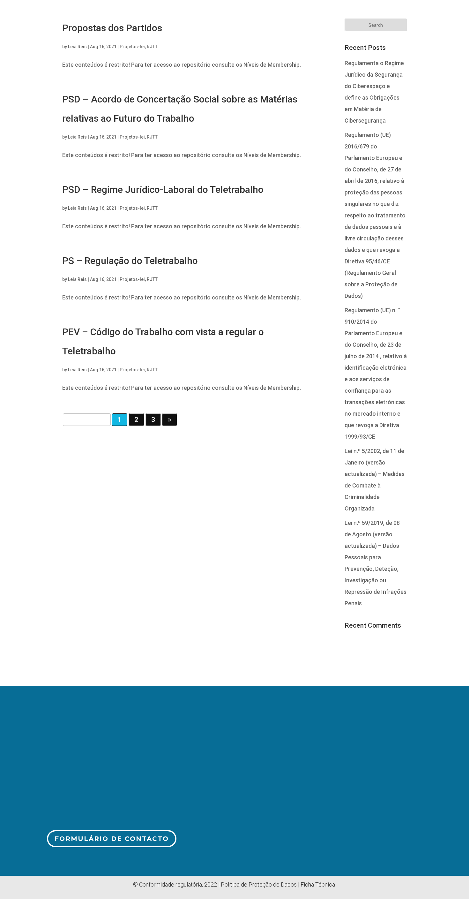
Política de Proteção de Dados (259, 884)
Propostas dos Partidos (112, 28)
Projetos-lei (132, 46)
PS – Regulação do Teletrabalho (130, 260)
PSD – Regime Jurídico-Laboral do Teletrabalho (163, 189)
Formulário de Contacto (112, 838)
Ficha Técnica (318, 884)
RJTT (152, 46)
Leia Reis (77, 46)
